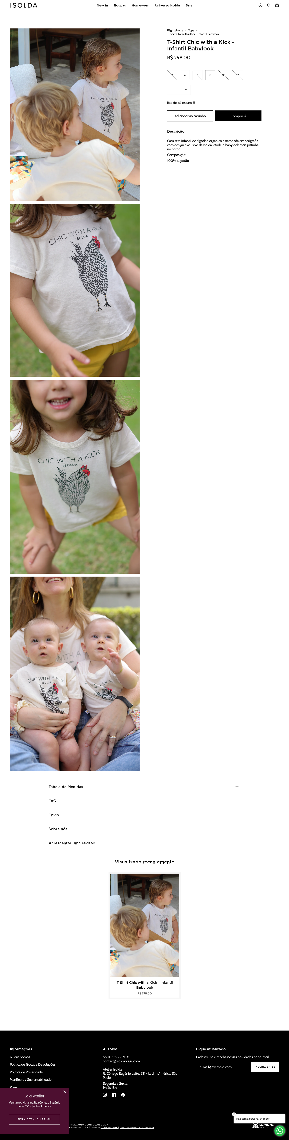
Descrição (176, 131)
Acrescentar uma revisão (72, 843)
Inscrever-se (264, 1066)
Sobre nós (58, 829)
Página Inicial (175, 30)
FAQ (52, 801)
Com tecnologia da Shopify (137, 1127)
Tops (191, 30)
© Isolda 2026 (109, 1127)
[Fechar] (65, 1092)
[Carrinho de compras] (277, 5)
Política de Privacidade (26, 1072)
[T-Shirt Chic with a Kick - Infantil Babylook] (144, 925)
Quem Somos (20, 1057)
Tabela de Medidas (66, 787)
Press (13, 1087)
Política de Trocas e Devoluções (32, 1064)
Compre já (238, 116)
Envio (54, 815)
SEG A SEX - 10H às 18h (34, 1119)
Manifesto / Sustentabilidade (31, 1079)
